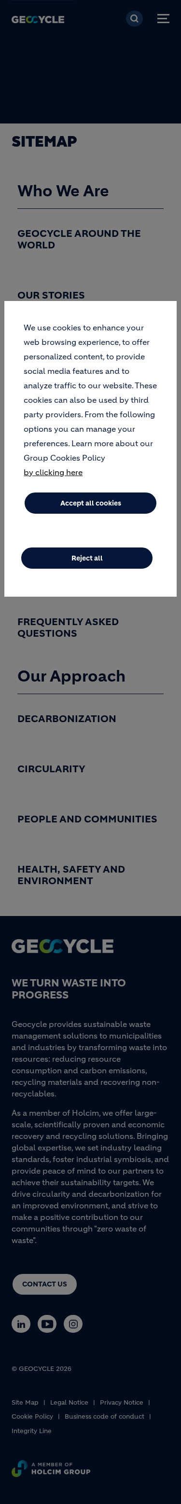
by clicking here (53, 472)
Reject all (87, 558)
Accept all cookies (90, 503)
